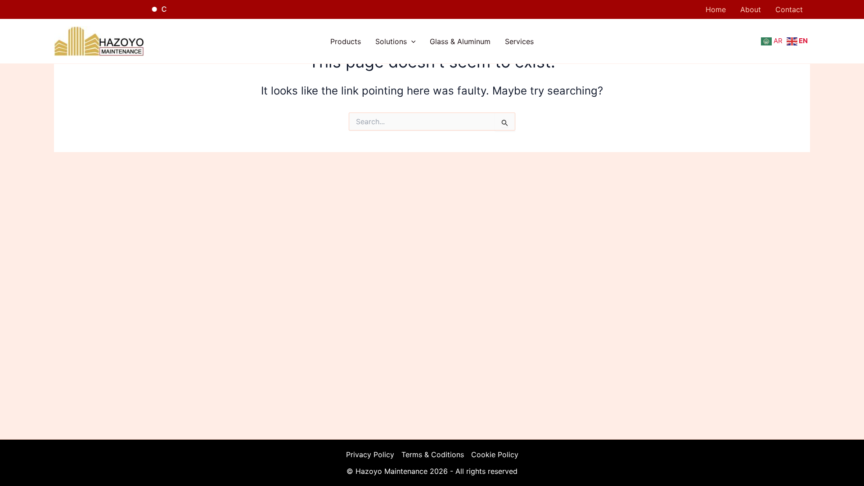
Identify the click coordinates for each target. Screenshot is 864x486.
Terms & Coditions (432, 454)
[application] (411, 41)
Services (519, 41)
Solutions (391, 41)
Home (716, 9)
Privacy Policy (370, 454)
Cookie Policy (494, 454)
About (750, 9)
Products (345, 41)
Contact (789, 9)
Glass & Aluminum (460, 41)
